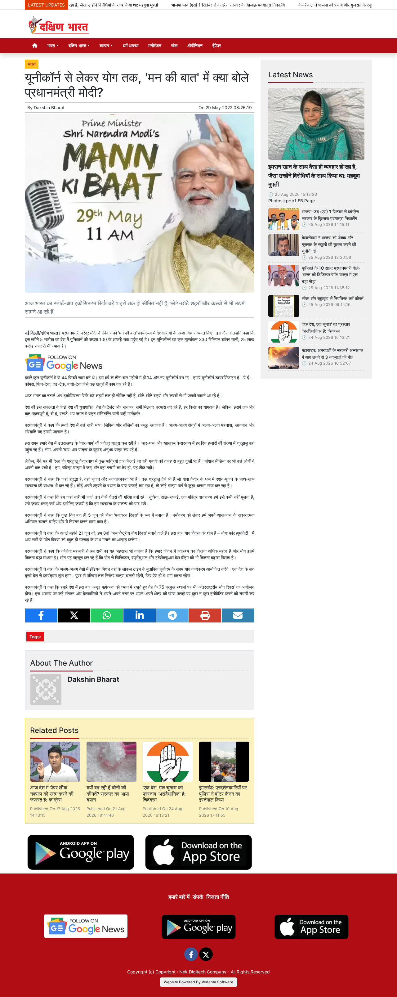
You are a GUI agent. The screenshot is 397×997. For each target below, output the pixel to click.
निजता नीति (217, 897)
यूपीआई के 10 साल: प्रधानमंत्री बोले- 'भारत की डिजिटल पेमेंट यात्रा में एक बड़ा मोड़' (331, 274)
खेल (174, 45)
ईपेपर (216, 45)
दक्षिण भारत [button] (77, 45)
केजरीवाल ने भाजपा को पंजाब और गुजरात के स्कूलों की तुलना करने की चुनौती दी (329, 244)
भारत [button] (51, 45)
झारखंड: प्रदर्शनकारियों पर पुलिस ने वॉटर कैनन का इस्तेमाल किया (223, 793)
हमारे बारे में (179, 897)
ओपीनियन (195, 45)
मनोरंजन (154, 45)
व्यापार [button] (104, 45)
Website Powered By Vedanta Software (198, 982)
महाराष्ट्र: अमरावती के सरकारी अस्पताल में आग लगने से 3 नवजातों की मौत (332, 354)
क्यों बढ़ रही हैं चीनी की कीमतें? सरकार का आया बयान (108, 793)
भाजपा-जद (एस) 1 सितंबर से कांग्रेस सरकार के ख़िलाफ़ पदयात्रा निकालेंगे (202, 4)
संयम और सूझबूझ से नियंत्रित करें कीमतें (333, 298)
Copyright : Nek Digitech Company (190, 971)
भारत (31, 64)
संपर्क (198, 897)
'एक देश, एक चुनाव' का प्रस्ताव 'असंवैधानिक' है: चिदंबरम (164, 793)
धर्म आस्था (130, 45)
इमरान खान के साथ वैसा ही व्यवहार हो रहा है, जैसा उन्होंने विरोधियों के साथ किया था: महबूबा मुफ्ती (314, 175)
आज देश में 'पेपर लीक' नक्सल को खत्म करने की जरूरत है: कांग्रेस (52, 793)
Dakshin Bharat (49, 107)
